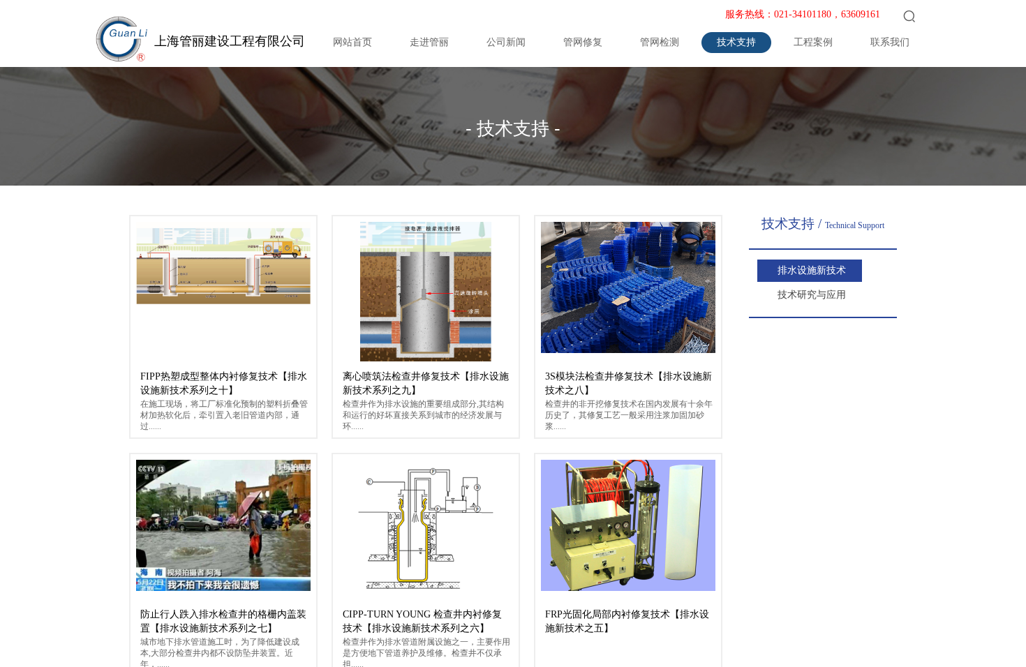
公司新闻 (506, 42)
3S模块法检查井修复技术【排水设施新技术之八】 (628, 383)
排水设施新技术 (812, 270)
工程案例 (813, 42)
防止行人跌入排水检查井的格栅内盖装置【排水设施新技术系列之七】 (223, 621)
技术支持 (736, 42)
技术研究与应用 (812, 295)
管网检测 (659, 42)
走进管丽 (429, 42)
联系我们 (889, 42)
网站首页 (352, 42)
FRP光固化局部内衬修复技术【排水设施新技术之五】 (627, 621)
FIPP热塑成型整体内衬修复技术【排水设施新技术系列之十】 (223, 383)
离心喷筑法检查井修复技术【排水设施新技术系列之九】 (426, 383)
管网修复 (582, 42)
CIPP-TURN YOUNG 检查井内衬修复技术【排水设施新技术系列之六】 (422, 621)
